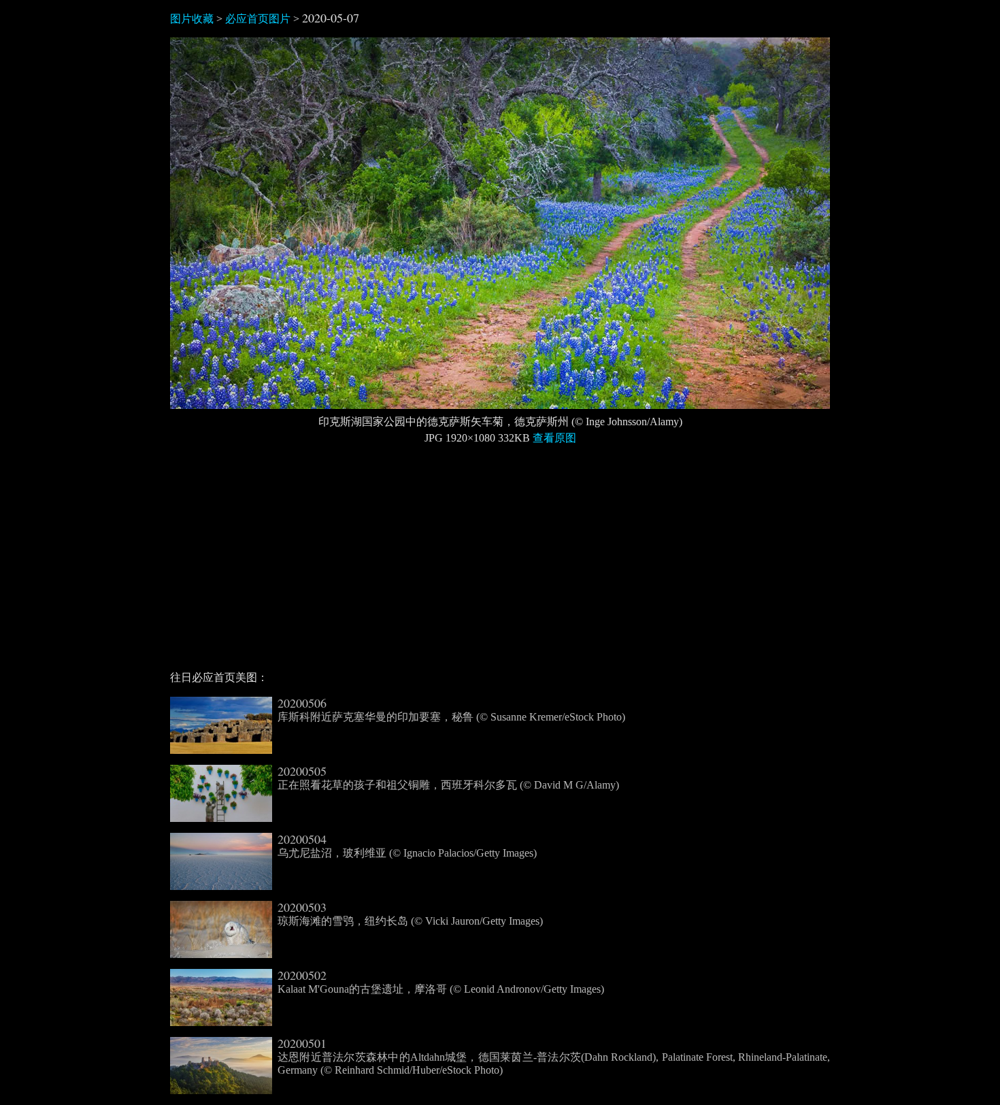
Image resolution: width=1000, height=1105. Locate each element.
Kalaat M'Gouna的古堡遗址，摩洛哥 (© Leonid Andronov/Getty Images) (441, 982)
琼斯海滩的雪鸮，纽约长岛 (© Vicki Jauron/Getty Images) (410, 914)
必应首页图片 (257, 18)
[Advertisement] (500, 563)
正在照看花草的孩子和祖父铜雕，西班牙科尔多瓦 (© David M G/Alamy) (448, 778)
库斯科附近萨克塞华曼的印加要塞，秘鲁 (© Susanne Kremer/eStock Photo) (451, 710)
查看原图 (554, 438)
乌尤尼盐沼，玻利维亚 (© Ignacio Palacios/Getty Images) (407, 846)
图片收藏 (192, 18)
